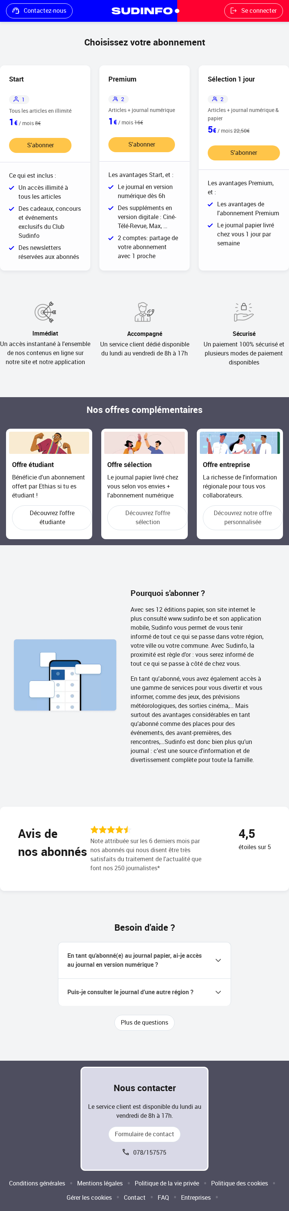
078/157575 (149, 1152)
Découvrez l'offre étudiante (52, 517)
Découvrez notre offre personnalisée (243, 517)
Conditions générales (37, 1183)
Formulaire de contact (144, 1134)
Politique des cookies (239, 1183)
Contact (135, 1197)
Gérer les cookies (89, 1197)
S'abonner (40, 145)
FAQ (163, 1197)
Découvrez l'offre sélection (147, 517)
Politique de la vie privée (167, 1183)
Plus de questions (144, 1022)
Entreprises (196, 1197)
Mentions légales (100, 1183)
